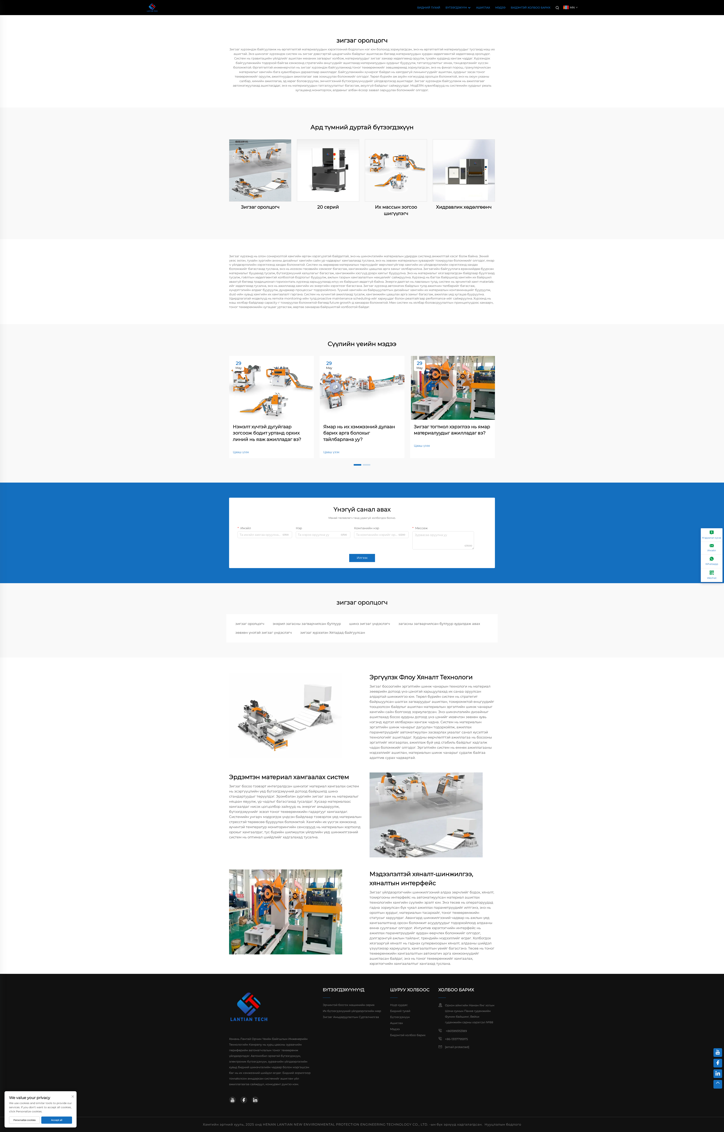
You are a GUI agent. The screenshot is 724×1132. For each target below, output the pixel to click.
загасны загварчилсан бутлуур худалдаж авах (439, 624)
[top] (717, 1084)
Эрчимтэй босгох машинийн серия (348, 1005)
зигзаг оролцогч (249, 624)
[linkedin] (255, 1100)
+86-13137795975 (456, 1039)
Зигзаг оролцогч (260, 207)
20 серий (328, 207)
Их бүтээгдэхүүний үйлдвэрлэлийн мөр (352, 1011)
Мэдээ (500, 7)
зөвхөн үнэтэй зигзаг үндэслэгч (263, 633)
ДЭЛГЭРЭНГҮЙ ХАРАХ (260, 170)
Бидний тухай (428, 7)
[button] (357, 465)
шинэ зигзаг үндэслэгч (369, 624)
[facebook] (243, 1100)
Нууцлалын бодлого (503, 1124)
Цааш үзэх (241, 452)
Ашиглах (483, 7)
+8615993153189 (456, 1031)
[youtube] (232, 1100)
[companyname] (152, 7)
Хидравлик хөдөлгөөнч (464, 207)
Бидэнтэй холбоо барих (530, 7)
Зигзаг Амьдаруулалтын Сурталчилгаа (351, 1017)
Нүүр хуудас (399, 1005)
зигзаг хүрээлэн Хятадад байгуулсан (332, 633)
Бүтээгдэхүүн (457, 7)
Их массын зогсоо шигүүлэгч (396, 210)
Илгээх (362, 558)
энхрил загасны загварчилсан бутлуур (307, 624)
